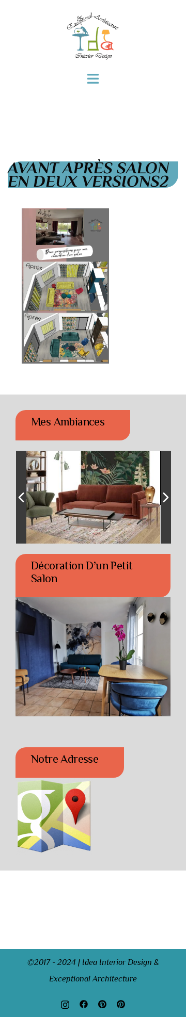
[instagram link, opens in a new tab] (65, 1003)
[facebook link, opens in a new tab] (84, 1003)
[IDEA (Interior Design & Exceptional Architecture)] (93, 35)
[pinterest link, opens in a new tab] (102, 1003)
